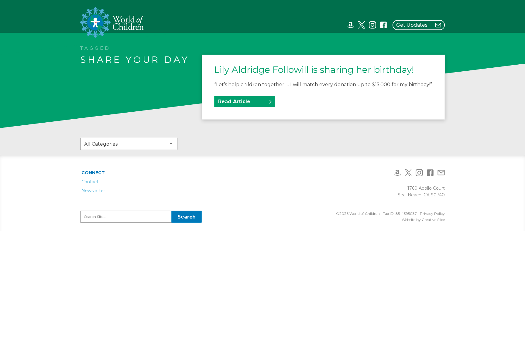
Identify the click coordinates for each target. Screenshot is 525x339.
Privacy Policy (432, 213)
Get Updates (411, 25)
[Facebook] (383, 24)
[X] (361, 24)
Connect (93, 172)
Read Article (234, 101)
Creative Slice (433, 219)
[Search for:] (141, 217)
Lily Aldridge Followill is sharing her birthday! (314, 69)
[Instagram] (372, 24)
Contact (89, 182)
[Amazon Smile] (350, 24)
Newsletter (93, 190)
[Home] (112, 22)
